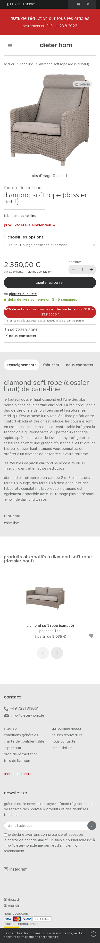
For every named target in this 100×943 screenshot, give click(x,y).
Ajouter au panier (50, 282)
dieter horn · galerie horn (56, 45)
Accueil (9, 64)
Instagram (18, 869)
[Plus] (91, 269)
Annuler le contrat (18, 774)
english (13, 905)
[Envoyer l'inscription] (91, 825)
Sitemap (10, 728)
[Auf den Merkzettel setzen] (91, 636)
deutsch (14, 899)
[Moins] (73, 269)
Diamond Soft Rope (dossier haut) (64, 64)
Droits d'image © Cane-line (50, 176)
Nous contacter (64, 741)
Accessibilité (62, 748)
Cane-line (27, 64)
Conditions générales (21, 735)
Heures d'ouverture (67, 735)
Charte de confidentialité (24, 741)
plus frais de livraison (40, 271)
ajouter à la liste (23, 294)
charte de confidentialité (41, 937)
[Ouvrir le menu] (10, 45)
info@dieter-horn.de (27, 715)
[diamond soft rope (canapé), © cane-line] (50, 616)
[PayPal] (27, 918)
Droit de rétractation (21, 754)
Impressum (12, 748)
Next (57, 653)
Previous (43, 653)
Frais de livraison (17, 761)
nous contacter (22, 336)
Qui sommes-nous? (67, 728)
